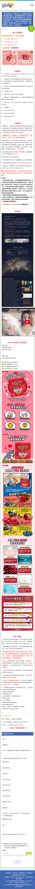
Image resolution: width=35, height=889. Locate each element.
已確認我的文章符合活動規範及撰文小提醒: (14, 843)
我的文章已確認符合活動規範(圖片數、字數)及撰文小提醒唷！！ (17, 846)
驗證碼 (4, 850)
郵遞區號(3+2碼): (7, 819)
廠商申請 (15, 873)
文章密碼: (5, 773)
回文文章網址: (6, 768)
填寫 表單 (31, 28)
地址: (3, 825)
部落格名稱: (5, 762)
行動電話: (5, 745)
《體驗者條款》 (25, 204)
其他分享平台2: (6, 785)
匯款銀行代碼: (6, 801)
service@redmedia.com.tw (21, 882)
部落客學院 (29, 873)
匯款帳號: (5, 807)
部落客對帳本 (15, 48)
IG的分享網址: (6, 796)
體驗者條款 (22, 873)
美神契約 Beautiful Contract (20, 722)
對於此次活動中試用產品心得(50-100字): (13, 834)
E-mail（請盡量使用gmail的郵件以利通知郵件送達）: (17, 750)
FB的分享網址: (6, 790)
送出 (17, 861)
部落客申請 (8, 873)
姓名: (3, 739)
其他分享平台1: (6, 779)
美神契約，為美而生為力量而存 (13, 719)
